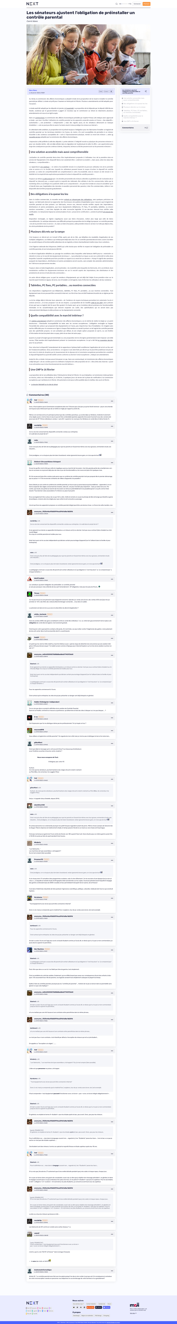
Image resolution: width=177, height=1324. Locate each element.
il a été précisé (47, 179)
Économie (34, 1308)
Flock (40, 1308)
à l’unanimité (69, 108)
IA (50, 1308)
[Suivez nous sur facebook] (80, 1307)
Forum (109, 1304)
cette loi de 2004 (97, 303)
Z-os (36, 717)
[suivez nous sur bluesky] (74, 1307)
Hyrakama (38, 897)
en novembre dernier (105, 340)
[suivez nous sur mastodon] (77, 1307)
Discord (108, 1307)
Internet (29, 1311)
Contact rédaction (91, 1304)
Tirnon (36, 593)
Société (35, 1313)
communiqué (39, 118)
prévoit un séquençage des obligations (78, 199)
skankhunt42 (39, 805)
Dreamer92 (38, 859)
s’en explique (44, 167)
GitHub (99, 1307)
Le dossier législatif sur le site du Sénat (44, 384)
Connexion (137, 4)
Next (40, 1311)
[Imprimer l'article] (111, 91)
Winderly (37, 842)
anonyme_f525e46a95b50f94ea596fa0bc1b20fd (53, 511)
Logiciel (35, 1311)
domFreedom (39, 578)
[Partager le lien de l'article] (145, 91)
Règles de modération (87, 1315)
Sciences (50, 1311)
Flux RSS (91, 1307)
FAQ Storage (98, 1315)
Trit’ (35, 400)
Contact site (102, 1304)
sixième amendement (38, 321)
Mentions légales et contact (113, 1322)
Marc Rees (33, 90)
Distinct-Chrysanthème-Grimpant (47, 462)
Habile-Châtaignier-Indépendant (46, 702)
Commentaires (128, 128)
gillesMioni (38, 742)
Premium (146, 4)
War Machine (39, 949)
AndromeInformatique (43, 1270)
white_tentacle (40, 614)
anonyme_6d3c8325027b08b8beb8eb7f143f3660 (53, 654)
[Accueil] (32, 3)
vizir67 (36, 1233)
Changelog (106, 1315)
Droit (28, 1308)
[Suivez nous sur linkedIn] (84, 1307)
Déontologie (76, 1315)
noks (36, 440)
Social (45, 1311)
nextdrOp (37, 425)
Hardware (45, 1308)
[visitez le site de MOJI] (134, 1306)
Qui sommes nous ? (78, 1304)
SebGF (36, 637)
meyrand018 (39, 730)
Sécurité (29, 1313)
